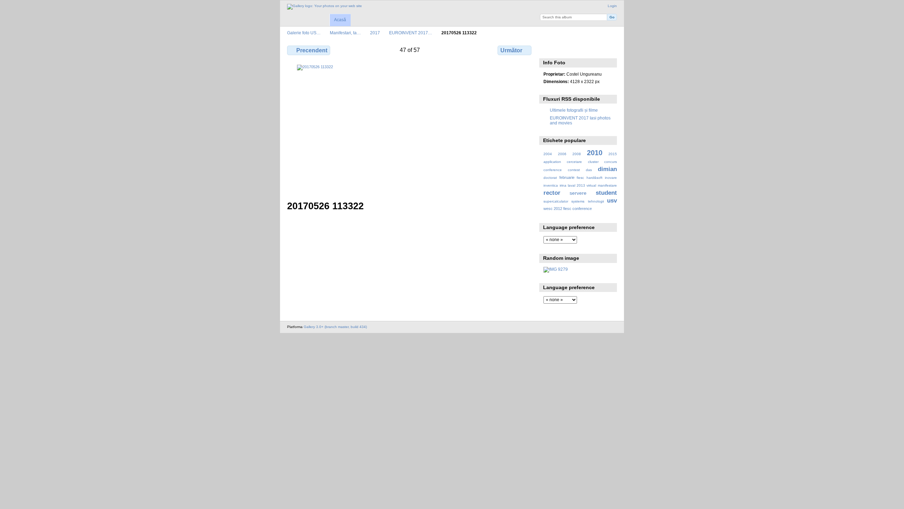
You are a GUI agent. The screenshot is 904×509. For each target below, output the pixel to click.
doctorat (550, 178)
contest (574, 170)
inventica (550, 185)
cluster (593, 162)
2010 (594, 153)
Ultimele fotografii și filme (574, 110)
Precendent (311, 50)
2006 (562, 154)
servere (578, 193)
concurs (610, 162)
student (606, 192)
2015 (612, 154)
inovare (611, 178)
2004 (547, 154)
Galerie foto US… (304, 32)
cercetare (574, 162)
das (589, 170)
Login (612, 6)
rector (551, 192)
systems (577, 201)
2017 (375, 32)
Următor (511, 50)
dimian (607, 169)
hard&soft (594, 178)
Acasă (340, 19)
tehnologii (596, 201)
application (552, 162)
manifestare (607, 185)
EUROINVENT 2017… (410, 32)
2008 (576, 154)
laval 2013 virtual (582, 185)
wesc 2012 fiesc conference (567, 208)
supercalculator (555, 201)
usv (612, 200)
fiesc (580, 178)
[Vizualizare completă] (410, 128)
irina (563, 185)
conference (552, 170)
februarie (567, 177)
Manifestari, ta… (345, 32)
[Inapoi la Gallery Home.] (324, 7)
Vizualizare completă (547, 49)
